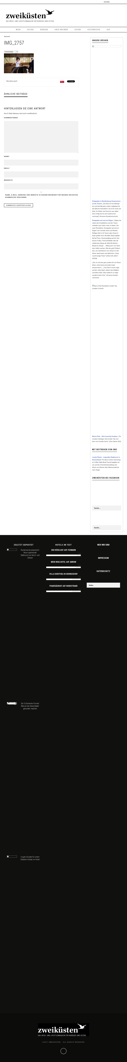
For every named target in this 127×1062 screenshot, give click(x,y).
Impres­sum (103, 558)
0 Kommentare (9, 51)
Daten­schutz (103, 571)
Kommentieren (11, 117)
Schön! (78, 29)
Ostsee (30, 29)
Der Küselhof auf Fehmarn (63, 550)
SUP (108, 29)
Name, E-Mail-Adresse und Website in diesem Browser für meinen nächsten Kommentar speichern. (41, 196)
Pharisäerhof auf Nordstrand (63, 586)
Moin (18, 29)
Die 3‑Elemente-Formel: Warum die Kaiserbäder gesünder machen (30, 706)
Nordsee (44, 29)
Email (7, 168)
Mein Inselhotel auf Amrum (63, 562)
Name (7, 156)
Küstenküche (94, 29)
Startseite (7, 36)
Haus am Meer (61, 29)
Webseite (8, 180)
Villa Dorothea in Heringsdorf (63, 574)
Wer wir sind (103, 545)
